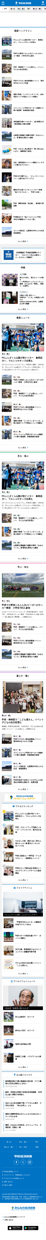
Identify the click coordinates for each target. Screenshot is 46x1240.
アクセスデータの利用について (14, 1178)
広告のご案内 (8, 1185)
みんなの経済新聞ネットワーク (23, 1208)
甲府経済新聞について (11, 1171)
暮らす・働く (37, 9)
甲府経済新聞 (23, 3)
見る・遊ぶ (21, 9)
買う (28, 9)
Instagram (29, 1162)
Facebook (16, 1162)
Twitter (23, 1162)
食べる (13, 9)
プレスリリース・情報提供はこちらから (17, 1175)
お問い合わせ (8, 1182)
